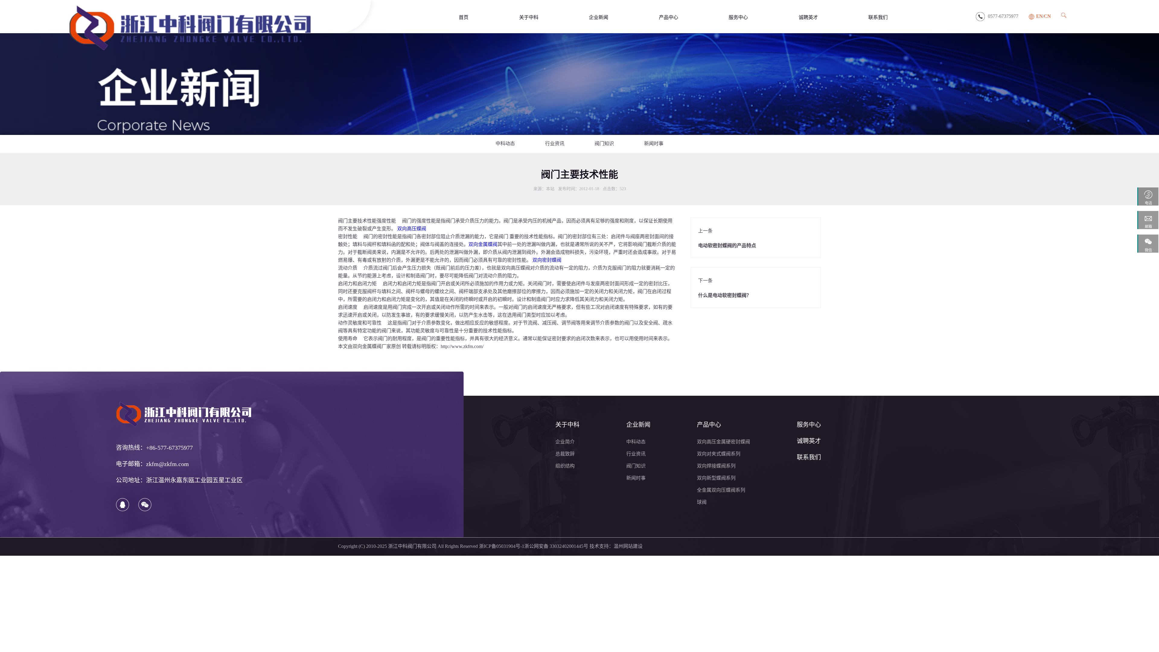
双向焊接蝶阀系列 (716, 466)
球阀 (702, 502)
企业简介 (565, 442)
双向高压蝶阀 (515, 268)
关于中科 (528, 17)
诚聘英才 (808, 17)
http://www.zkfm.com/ (462, 346)
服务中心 (738, 17)
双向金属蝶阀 (367, 346)
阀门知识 (604, 143)
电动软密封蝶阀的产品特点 (727, 245)
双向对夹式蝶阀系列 (718, 454)
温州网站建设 (628, 546)
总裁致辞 (565, 454)
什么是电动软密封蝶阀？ (724, 295)
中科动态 (505, 143)
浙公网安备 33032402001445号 (556, 546)
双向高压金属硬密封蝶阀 (723, 442)
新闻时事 (653, 143)
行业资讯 (554, 143)
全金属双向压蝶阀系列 (721, 490)
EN (1039, 16)
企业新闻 (598, 17)
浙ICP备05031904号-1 (501, 546)
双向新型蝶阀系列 (716, 478)
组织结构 (565, 466)
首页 (463, 17)
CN (1047, 16)
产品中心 (668, 17)
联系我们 (878, 17)
